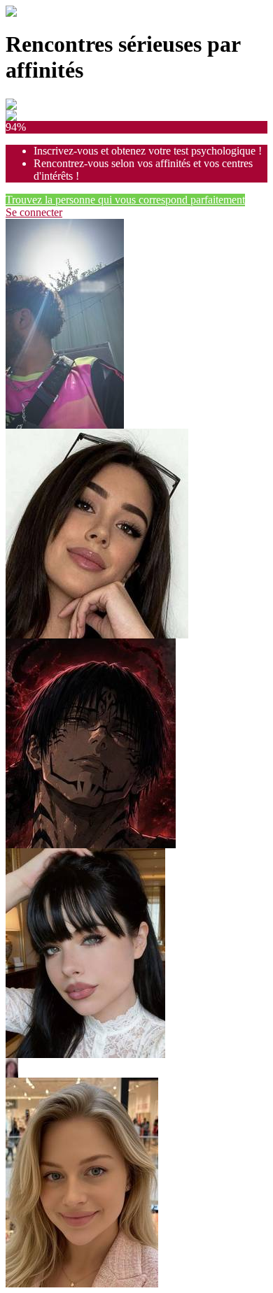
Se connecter (34, 212)
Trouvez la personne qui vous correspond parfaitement (125, 200)
